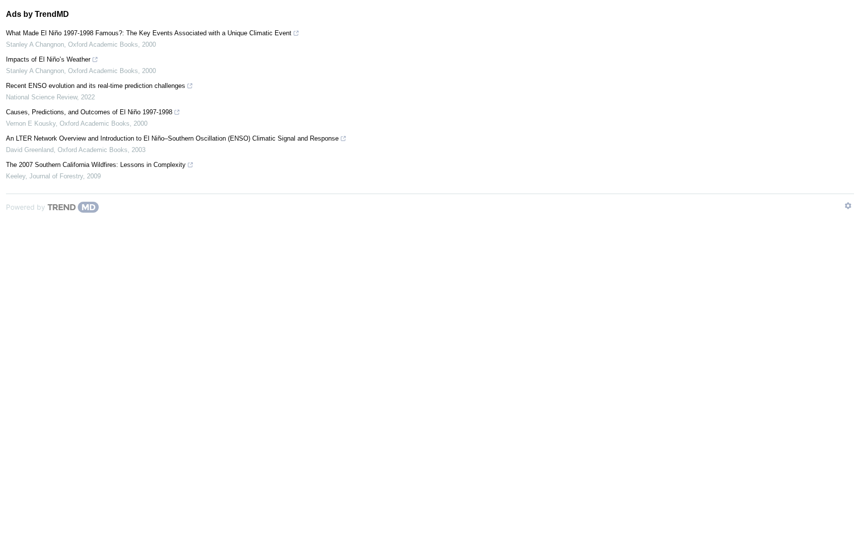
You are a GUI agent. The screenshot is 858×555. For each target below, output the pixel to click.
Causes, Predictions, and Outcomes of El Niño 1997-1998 (89, 112)
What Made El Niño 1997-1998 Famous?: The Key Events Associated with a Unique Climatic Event (148, 33)
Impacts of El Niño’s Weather (48, 59)
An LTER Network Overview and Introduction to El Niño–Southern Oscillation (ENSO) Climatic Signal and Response (172, 138)
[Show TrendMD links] (848, 206)
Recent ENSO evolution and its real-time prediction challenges (95, 85)
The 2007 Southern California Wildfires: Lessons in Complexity (96, 164)
